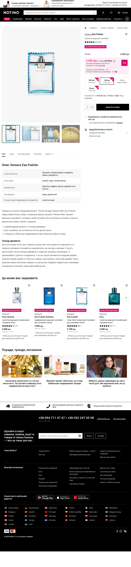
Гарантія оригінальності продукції (110, 452)
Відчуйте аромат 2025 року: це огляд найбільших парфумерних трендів (64, 382)
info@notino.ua (103, 419)
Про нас (42, 455)
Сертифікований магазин (79, 455)
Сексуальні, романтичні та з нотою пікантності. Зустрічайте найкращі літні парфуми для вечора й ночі (22, 383)
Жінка (89, 436)
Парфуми (93, 28)
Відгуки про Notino (108, 457)
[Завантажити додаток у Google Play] (45, 497)
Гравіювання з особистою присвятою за (105, 118)
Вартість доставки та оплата (115, 3)
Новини (42, 479)
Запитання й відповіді (48, 486)
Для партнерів (106, 475)
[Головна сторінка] (85, 28)
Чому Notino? (44, 451)
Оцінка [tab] (49, 154)
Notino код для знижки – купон (82, 451)
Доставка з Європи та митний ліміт (82, 479)
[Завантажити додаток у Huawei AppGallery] (81, 497)
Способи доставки (108, 472)
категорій (101, 65)
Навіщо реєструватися (48, 482)
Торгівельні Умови (77, 484)
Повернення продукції (48, 468)
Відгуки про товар (107, 468)
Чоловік (101, 436)
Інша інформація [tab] (24, 154)
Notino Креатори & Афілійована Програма (82, 473)
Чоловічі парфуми (107, 28)
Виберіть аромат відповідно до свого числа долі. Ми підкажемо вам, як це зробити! (107, 383)
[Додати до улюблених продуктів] (126, 34)
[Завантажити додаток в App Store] (63, 497)
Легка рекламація (107, 479)
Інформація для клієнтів (79, 468)
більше (120, 123)
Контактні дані (119, 419)
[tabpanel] (41, 219)
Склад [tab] (11, 154)
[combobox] (90, 107)
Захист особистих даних (110, 482)
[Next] (126, 298)
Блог (40, 472)
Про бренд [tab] (37, 154)
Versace (88, 34)
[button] (41, 74)
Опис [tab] (4, 154)
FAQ (40, 475)
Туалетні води (122, 28)
